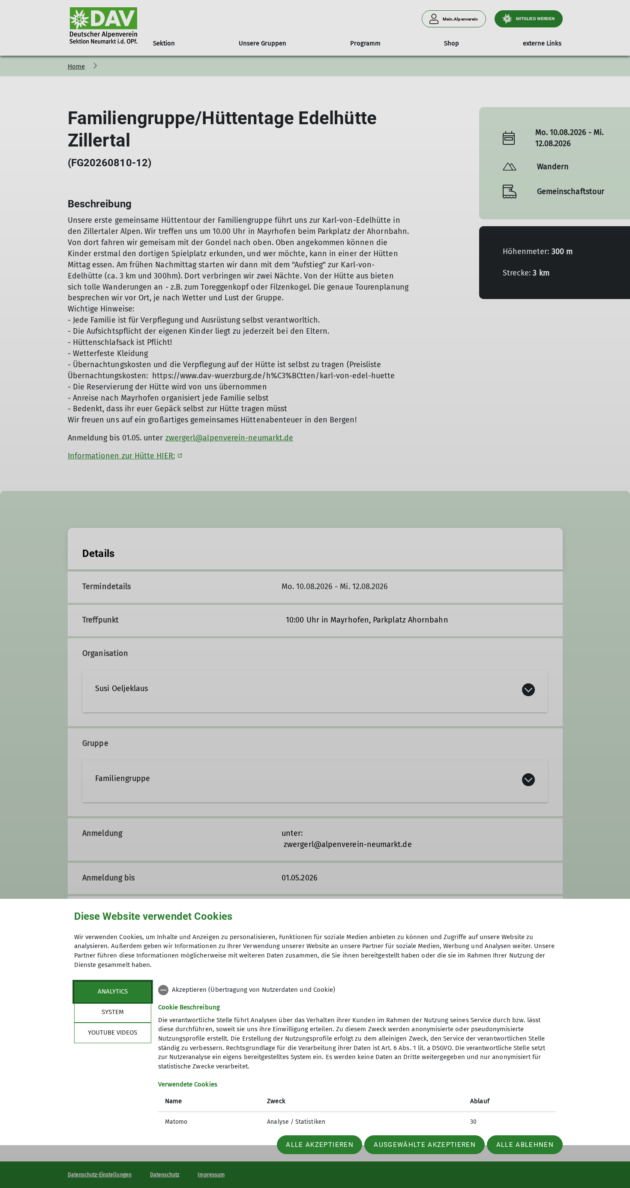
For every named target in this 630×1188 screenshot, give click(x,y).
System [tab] (113, 1012)
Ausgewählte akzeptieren (425, 1145)
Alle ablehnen (525, 1145)
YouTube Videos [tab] (112, 1032)
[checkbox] (357, 990)
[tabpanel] (357, 1057)
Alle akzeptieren (319, 1145)
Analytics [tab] (113, 991)
